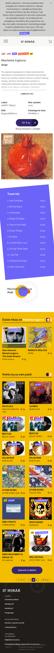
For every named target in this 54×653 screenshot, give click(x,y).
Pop (3, 54)
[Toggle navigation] (6, 41)
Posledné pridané (12, 599)
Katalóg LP (9, 608)
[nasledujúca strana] (51, 580)
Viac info (23, 33)
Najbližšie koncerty (12, 640)
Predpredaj (9, 613)
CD (31, 54)
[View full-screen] (48, 137)
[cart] (50, 41)
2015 (14, 54)
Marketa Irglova (13, 60)
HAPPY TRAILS (23, 54)
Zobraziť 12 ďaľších (27, 570)
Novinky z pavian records (14, 623)
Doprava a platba (27, 649)
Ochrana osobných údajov (30, 647)
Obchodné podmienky (17, 645)
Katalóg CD (9, 604)
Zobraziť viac (27, 94)
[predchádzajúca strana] (16, 580)
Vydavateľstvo (10, 627)
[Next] (49, 344)
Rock (8, 54)
